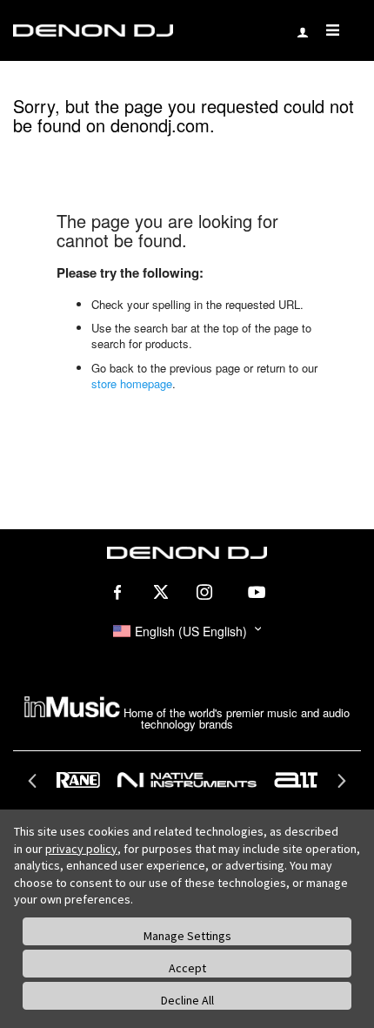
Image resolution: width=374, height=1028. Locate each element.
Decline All (187, 1000)
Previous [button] (34, 786)
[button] (187, 631)
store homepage (131, 383)
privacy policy (81, 849)
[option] (187, 780)
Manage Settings (187, 936)
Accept (187, 968)
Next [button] (339, 786)
